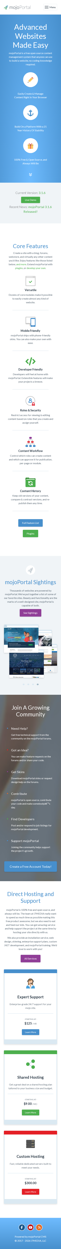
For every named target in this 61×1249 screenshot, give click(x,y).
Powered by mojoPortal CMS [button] (30, 1236)
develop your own (36, 267)
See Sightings (30, 612)
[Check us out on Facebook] (22, 1227)
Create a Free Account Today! (30, 866)
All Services (30, 958)
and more (21, 264)
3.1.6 (42, 193)
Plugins (30, 533)
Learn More (30, 1032)
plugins (19, 267)
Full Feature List (30, 522)
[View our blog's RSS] (39, 1227)
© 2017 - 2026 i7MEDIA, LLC (30, 1240)
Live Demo (30, 199)
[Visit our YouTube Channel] (30, 1227)
